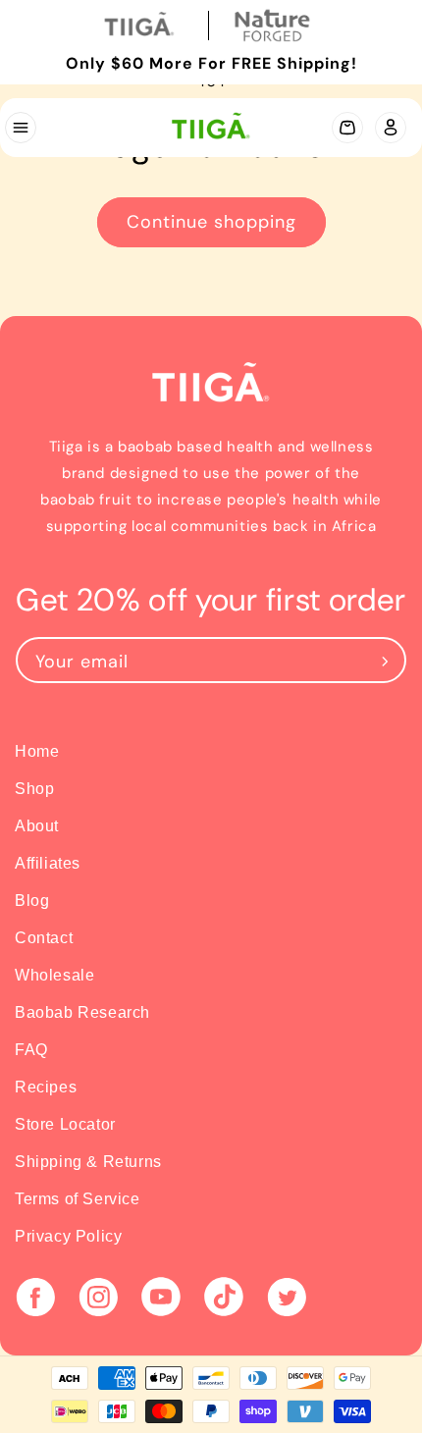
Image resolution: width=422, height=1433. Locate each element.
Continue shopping (211, 222)
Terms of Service (77, 1199)
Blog (32, 900)
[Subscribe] (384, 660)
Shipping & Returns (88, 1161)
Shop (34, 788)
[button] (19, 127)
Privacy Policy (68, 1236)
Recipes (46, 1087)
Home (37, 751)
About (37, 826)
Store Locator (65, 1124)
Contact (44, 937)
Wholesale (54, 975)
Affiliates (47, 863)
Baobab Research (82, 1012)
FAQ (31, 1049)
